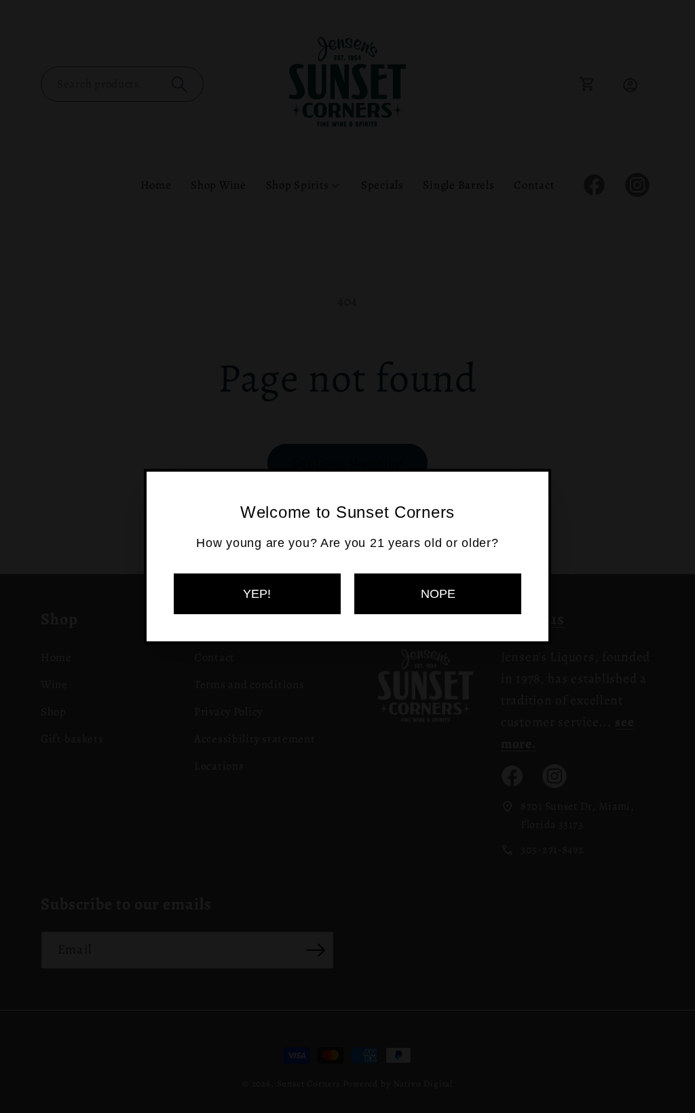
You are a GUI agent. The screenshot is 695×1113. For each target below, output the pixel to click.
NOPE (438, 594)
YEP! (257, 594)
